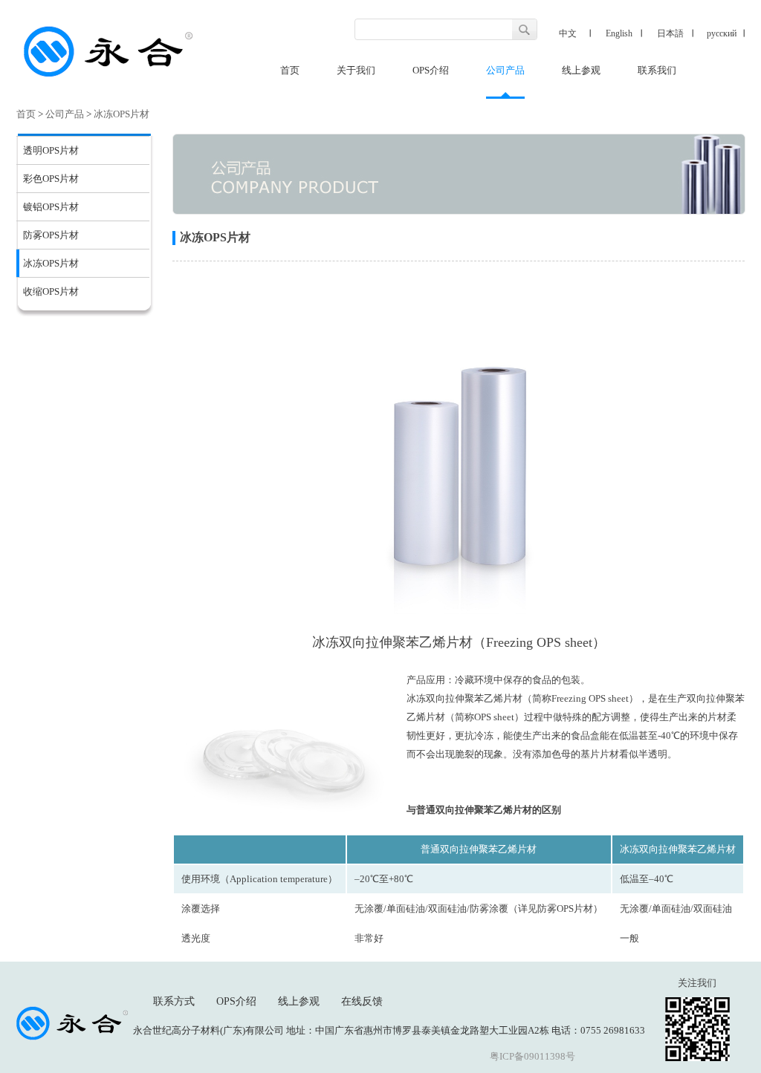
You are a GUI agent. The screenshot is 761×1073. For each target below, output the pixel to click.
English (619, 33)
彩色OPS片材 (51, 178)
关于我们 (356, 70)
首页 (289, 70)
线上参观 (581, 70)
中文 (568, 33)
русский (721, 33)
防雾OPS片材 (51, 235)
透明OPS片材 (51, 150)
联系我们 (657, 70)
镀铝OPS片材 (51, 206)
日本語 (670, 33)
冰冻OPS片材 (121, 114)
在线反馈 (362, 1001)
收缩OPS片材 (51, 291)
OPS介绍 (430, 70)
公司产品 (505, 70)
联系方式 (174, 1001)
